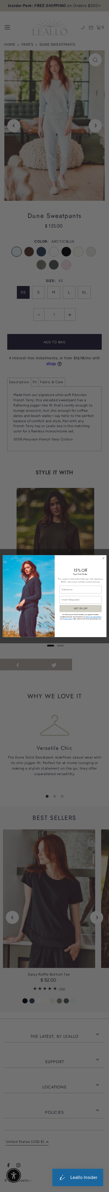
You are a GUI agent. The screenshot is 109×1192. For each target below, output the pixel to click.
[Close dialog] (103, 558)
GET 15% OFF (80, 608)
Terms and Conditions (93, 617)
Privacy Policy (67, 619)
